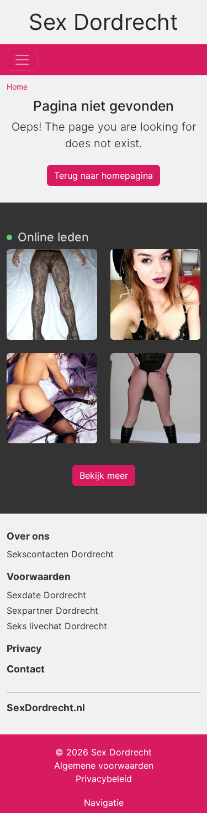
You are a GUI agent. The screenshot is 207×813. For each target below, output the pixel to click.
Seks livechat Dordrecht (57, 625)
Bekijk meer (103, 475)
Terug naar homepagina (103, 175)
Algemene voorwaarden (103, 765)
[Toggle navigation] (22, 60)
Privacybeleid (104, 778)
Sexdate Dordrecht (46, 594)
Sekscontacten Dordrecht (60, 554)
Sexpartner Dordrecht (52, 610)
